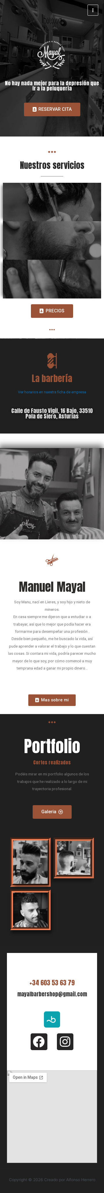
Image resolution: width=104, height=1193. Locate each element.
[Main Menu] (93, 10)
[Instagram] (65, 1041)
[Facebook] (39, 1041)
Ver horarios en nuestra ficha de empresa (52, 392)
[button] (52, 109)
